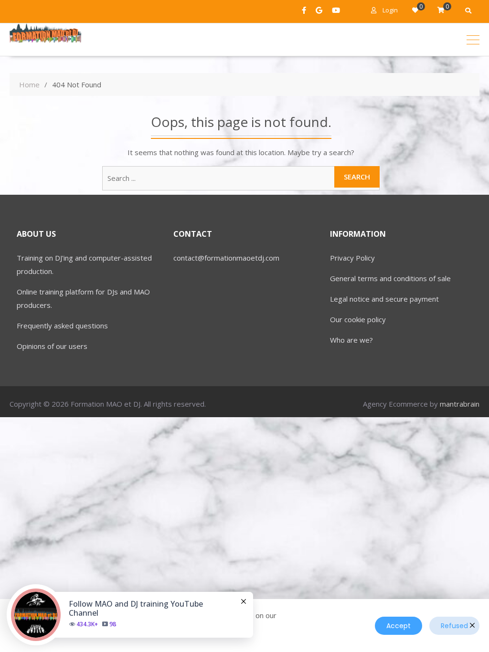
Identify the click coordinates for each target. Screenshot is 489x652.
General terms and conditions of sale (390, 278)
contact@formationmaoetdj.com (226, 258)
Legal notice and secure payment (384, 299)
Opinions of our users (52, 346)
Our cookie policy (358, 319)
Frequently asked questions (62, 325)
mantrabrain (459, 404)
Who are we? (351, 340)
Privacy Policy (352, 258)
